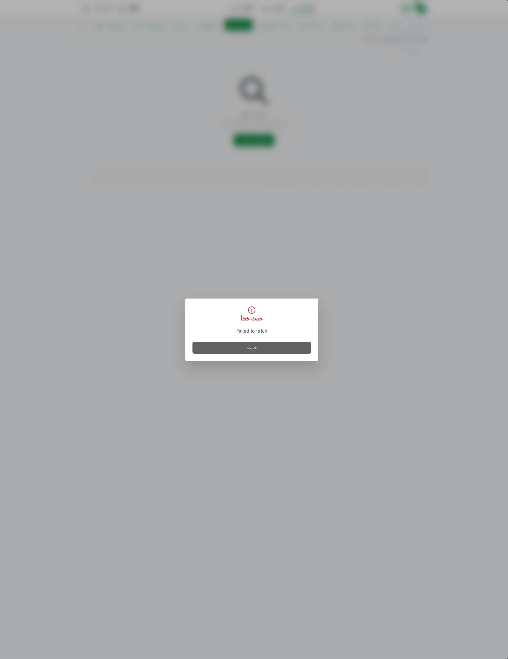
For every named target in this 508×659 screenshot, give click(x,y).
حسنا (252, 347)
